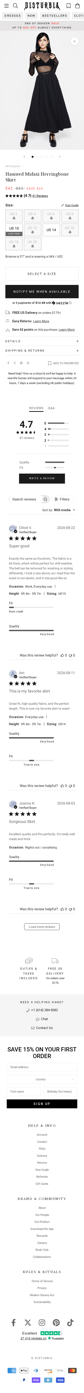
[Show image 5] (51, 157)
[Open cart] (77, 5)
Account (42, 1134)
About (42, 1207)
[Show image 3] (42, 157)
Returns (42, 1162)
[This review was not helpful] (70, 655)
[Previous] (24, 157)
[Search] (15, 5)
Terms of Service (42, 1281)
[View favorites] (68, 5)
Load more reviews (42, 927)
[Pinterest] (21, 363)
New (32, 15)
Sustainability (42, 1302)
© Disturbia (42, 1358)
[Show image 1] (33, 157)
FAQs (42, 1148)
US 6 (51, 214)
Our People (42, 1215)
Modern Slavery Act (42, 1295)
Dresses (12, 15)
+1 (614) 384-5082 (44, 1010)
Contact (42, 1141)
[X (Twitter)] (14, 363)
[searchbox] (25, 499)
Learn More (41, 321)
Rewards (42, 1235)
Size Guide (42, 1169)
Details (13, 341)
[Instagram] (42, 1322)
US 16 (70, 228)
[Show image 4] (47, 157)
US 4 (32, 214)
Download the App (42, 1229)
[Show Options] (73, 1079)
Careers (42, 1243)
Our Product (42, 1221)
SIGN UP (42, 1104)
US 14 (51, 230)
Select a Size (42, 274)
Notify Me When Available (42, 291)
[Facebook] (8, 363)
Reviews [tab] (36, 408)
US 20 (33, 242)
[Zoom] (74, 41)
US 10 (14, 230)
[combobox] (58, 510)
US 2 (14, 214)
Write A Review (42, 478)
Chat (44, 1019)
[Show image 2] (37, 157)
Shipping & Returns (25, 350)
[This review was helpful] (62, 655)
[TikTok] (70, 1322)
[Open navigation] (6, 5)
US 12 (33, 228)
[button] (42, 303)
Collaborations (42, 1257)
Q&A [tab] (51, 408)
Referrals (42, 1176)
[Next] (59, 157)
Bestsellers (54, 15)
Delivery (42, 1155)
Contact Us (44, 1028)
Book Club (42, 1249)
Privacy (42, 1288)
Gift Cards (42, 1183)
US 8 (70, 214)
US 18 (14, 242)
